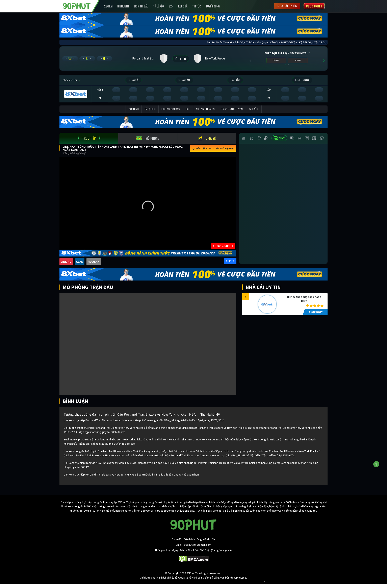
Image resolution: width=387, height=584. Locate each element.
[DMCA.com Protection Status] (194, 558)
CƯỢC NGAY (315, 312)
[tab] (88, 138)
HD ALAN (94, 262)
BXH (171, 6)
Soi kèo (253, 109)
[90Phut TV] (76, 5)
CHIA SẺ (230, 261)
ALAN (79, 262)
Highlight (123, 6)
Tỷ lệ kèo (158, 6)
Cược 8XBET (314, 6)
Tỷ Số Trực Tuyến (232, 109)
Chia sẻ (211, 138)
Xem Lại (108, 6)
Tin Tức (196, 6)
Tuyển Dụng (213, 6)
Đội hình (134, 109)
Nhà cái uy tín (287, 6)
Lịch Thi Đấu (141, 6)
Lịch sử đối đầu (170, 109)
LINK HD (66, 262)
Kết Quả (182, 6)
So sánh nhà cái (205, 109)
